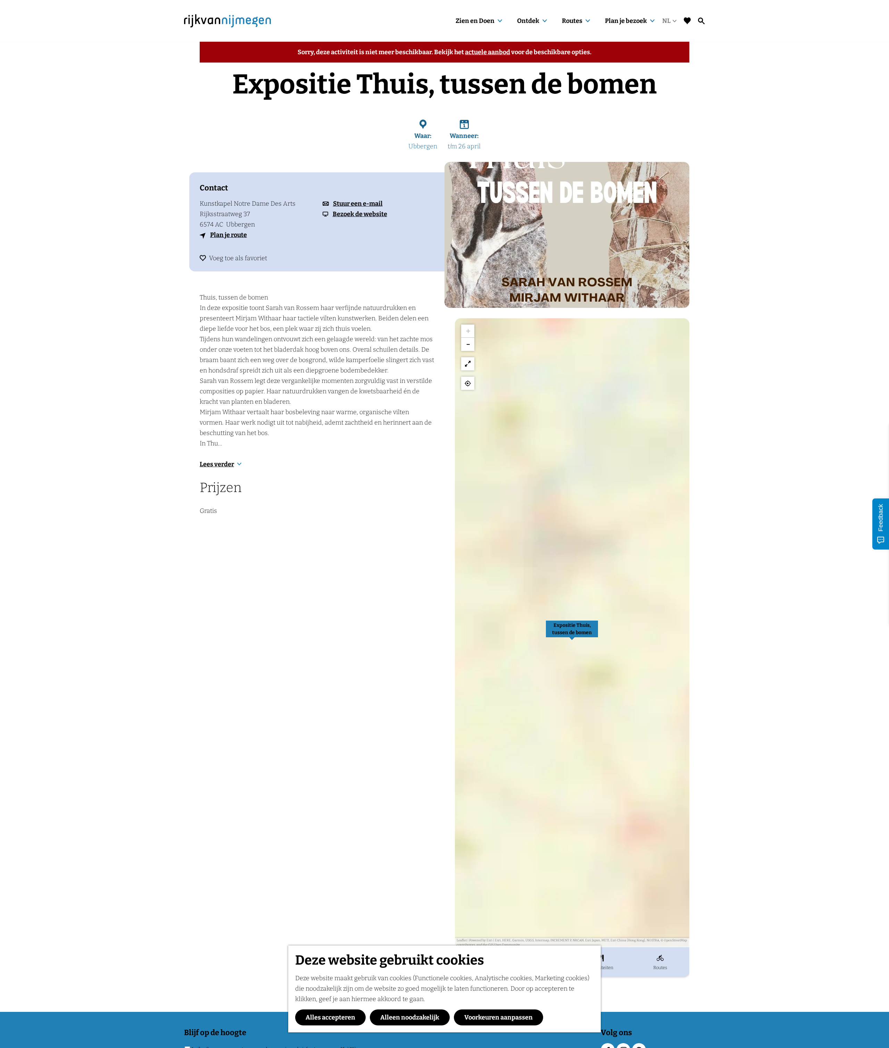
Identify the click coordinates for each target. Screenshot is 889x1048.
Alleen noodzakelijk (409, 1017)
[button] (572, 633)
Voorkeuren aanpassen (498, 1017)
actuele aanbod (487, 52)
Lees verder (217, 464)
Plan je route (228, 235)
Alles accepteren (330, 1017)
